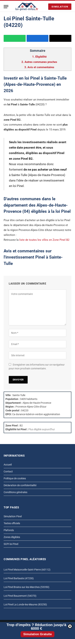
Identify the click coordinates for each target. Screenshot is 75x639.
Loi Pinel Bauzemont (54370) (20, 595)
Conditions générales (15, 492)
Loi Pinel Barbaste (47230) (19, 578)
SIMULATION (60, 6)
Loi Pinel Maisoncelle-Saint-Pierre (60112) (27, 569)
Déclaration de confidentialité (20, 485)
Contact (8, 471)
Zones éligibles (12, 537)
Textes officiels (12, 523)
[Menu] (6, 7)
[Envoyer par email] (60, 38)
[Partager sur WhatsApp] (15, 38)
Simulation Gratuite (37, 634)
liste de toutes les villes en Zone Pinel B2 (44, 239)
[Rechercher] (45, 7)
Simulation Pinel (13, 516)
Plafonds (9, 530)
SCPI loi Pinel (11, 544)
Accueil (8, 464)
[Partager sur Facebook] (38, 38)
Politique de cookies (15, 478)
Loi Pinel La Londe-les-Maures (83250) (25, 604)
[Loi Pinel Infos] (27, 7)
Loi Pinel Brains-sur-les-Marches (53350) (26, 587)
